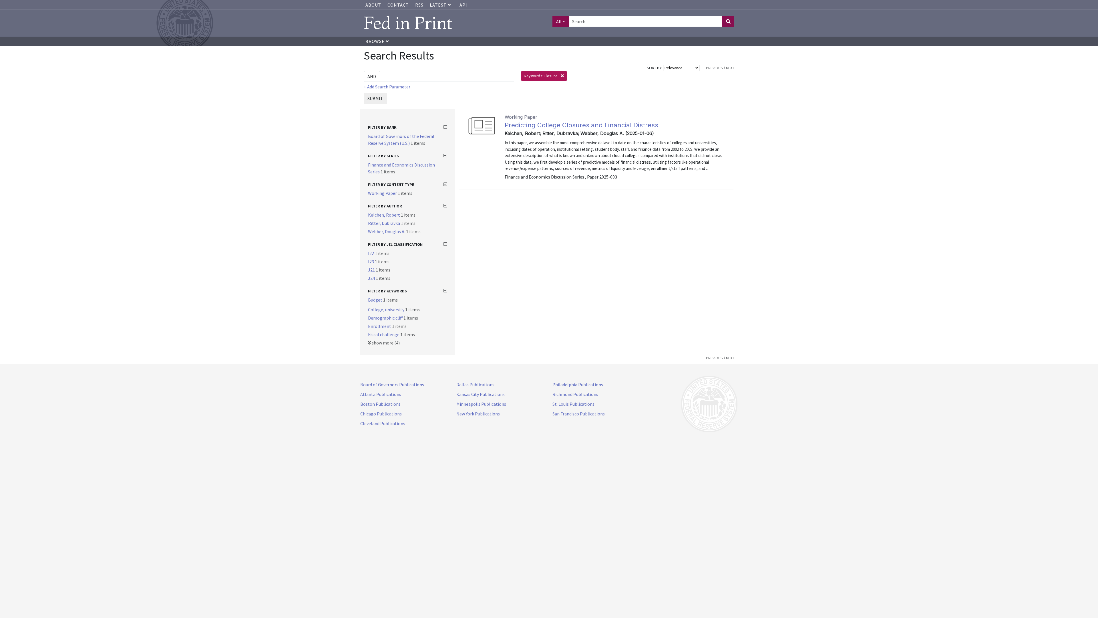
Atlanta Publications (380, 394)
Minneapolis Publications (481, 404)
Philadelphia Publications (577, 384)
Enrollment (380, 326)
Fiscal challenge (384, 334)
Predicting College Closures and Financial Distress (581, 125)
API (463, 5)
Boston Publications (380, 404)
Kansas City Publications (480, 394)
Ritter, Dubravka (384, 223)
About (373, 5)
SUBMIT (375, 98)
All (559, 21)
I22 (371, 253)
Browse (375, 41)
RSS (419, 5)
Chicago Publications (381, 414)
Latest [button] (439, 5)
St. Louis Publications (573, 404)
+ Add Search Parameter (387, 87)
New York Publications (478, 414)
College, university (386, 309)
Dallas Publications (475, 384)
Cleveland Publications (382, 423)
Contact (398, 5)
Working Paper (383, 193)
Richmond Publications (575, 394)
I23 (371, 261)
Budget (375, 300)
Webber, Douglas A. (387, 231)
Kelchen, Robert (384, 215)
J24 (372, 278)
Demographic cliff (385, 318)
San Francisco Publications (578, 414)
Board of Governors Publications (392, 384)
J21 (372, 270)
